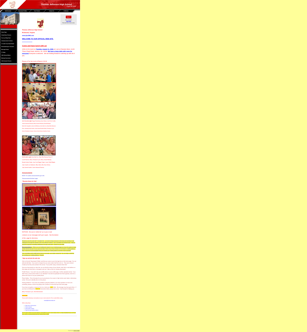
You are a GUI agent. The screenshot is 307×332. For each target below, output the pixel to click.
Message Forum (5, 49)
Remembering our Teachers (7, 46)
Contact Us (51, 11)
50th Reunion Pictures (6, 61)
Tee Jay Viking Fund (5, 38)
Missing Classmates (6, 58)
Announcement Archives (7, 40)
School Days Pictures (6, 35)
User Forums (37, 11)
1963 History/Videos (6, 55)
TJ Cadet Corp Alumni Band (7, 43)
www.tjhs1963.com (28, 35)
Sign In (68, 17)
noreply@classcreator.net (49, 300)
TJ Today (3, 52)
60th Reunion (8, 11)
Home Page (4, 32)
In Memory (66, 11)
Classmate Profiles (22, 11)
